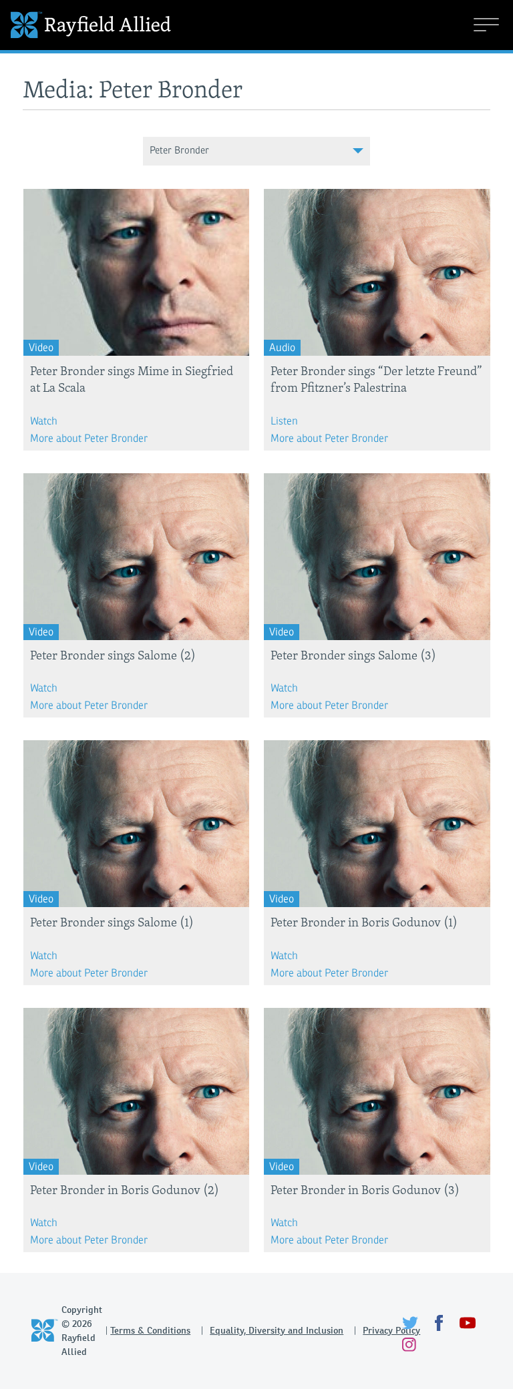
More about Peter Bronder (89, 438)
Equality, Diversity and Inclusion (276, 1330)
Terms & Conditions (150, 1330)
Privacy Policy (391, 1330)
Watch (43, 421)
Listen (284, 421)
